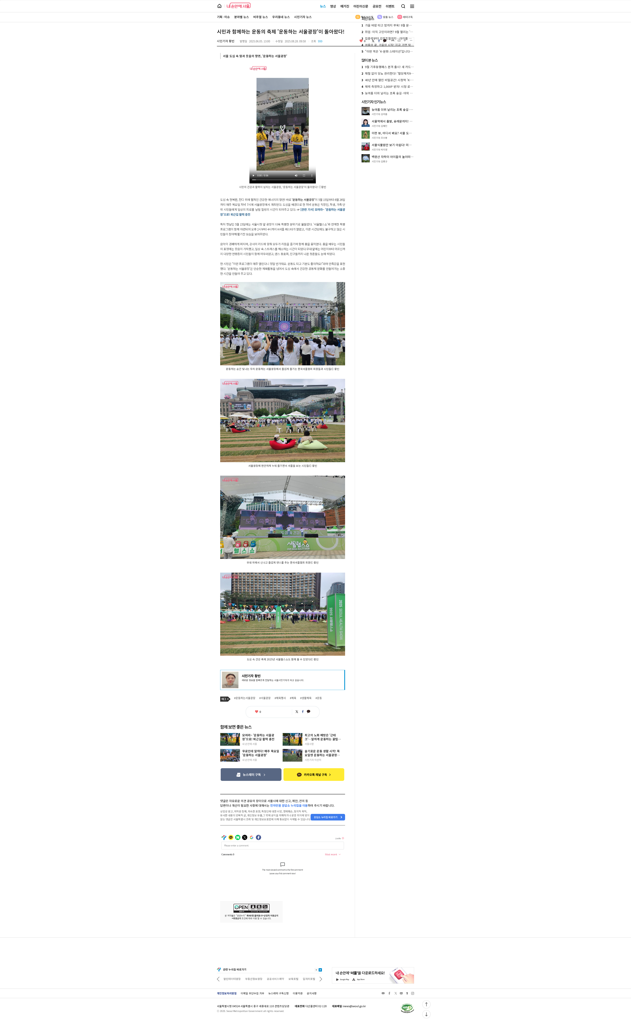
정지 (316, 970)
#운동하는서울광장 (244, 698)
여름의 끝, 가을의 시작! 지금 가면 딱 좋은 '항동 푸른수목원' (388, 45)
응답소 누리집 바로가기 (326, 817)
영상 (333, 6)
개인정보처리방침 (227, 993)
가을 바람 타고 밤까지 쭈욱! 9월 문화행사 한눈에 (388, 25)
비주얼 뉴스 (260, 17)
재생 (320, 970)
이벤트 (390, 6)
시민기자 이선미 (313, 760)
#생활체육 (306, 698)
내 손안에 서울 (239, 5)
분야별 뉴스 (241, 17)
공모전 (377, 6)
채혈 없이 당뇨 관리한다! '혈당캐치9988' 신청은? (388, 73)
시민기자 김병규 (379, 161)
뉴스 (323, 6)
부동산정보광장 (232, 979)
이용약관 (298, 993)
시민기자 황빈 (225, 41)
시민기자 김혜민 (379, 126)
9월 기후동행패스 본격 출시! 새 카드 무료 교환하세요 (388, 67)
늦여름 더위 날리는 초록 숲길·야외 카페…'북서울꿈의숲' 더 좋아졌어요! (388, 93)
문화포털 (303, 979)
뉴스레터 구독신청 (278, 993)
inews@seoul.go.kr (354, 1006)
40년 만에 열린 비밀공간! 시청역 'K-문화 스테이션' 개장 (388, 80)
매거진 (344, 6)
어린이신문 (360, 6)
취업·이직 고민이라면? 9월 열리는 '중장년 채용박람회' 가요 (388, 32)
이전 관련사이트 (218, 978)
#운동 (319, 698)
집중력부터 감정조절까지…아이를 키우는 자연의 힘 (388, 38)
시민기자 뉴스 (303, 17)
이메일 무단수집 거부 (252, 993)
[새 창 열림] (407, 1004)
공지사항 (312, 993)
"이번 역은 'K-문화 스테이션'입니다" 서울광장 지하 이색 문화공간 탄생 (388, 51)
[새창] (251, 774)
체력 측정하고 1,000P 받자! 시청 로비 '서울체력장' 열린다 (388, 86)
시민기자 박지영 (379, 149)
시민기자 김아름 (379, 114)
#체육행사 (280, 698)
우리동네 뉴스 (281, 17)
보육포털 (272, 979)
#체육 (293, 698)
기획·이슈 (223, 17)
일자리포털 (287, 979)
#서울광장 (265, 698)
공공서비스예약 (253, 979)
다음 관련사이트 (320, 978)
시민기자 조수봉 (379, 137)
